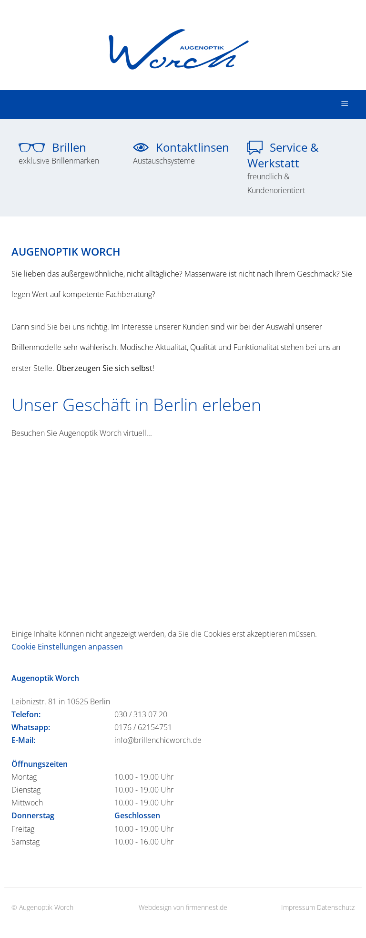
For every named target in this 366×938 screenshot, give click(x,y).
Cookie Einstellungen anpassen (67, 646)
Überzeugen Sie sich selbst (104, 368)
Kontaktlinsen (181, 153)
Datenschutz (336, 907)
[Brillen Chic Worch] (183, 40)
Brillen (59, 153)
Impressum (298, 907)
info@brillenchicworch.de (158, 740)
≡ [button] (344, 103)
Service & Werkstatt (282, 168)
